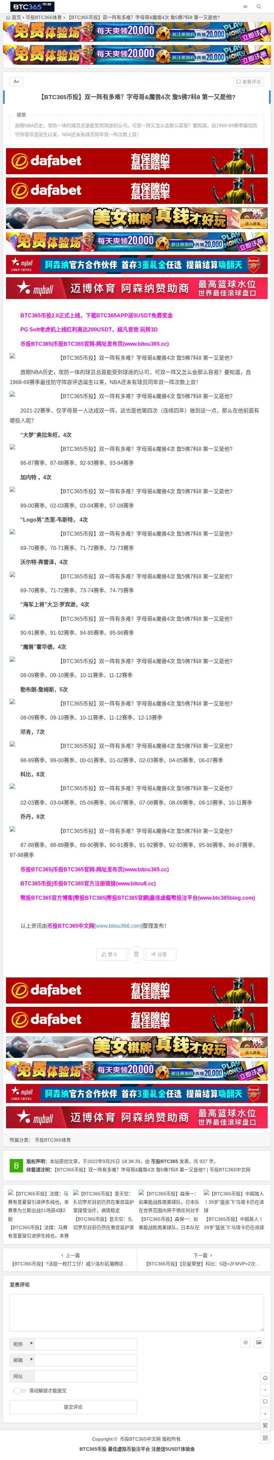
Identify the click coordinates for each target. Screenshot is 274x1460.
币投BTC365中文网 (140, 1439)
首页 (16, 17)
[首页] (265, 1378)
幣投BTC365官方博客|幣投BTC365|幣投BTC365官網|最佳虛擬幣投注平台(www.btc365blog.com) (137, 898)
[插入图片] (259, 1343)
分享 (162, 954)
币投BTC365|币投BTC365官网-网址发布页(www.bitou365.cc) (94, 344)
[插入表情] (246, 1343)
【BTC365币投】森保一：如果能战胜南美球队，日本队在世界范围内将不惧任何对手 (169, 1227)
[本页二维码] (265, 1438)
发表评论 (251, 81)
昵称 (23, 1344)
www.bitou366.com (118, 926)
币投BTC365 (164, 1161)
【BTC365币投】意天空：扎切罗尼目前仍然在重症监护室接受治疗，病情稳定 (103, 1227)
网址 (18, 1376)
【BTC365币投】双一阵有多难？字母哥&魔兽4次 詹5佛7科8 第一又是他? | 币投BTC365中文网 (152, 1169)
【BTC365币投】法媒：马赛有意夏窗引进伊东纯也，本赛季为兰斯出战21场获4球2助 (38, 1236)
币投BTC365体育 (44, 17)
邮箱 (23, 1360)
